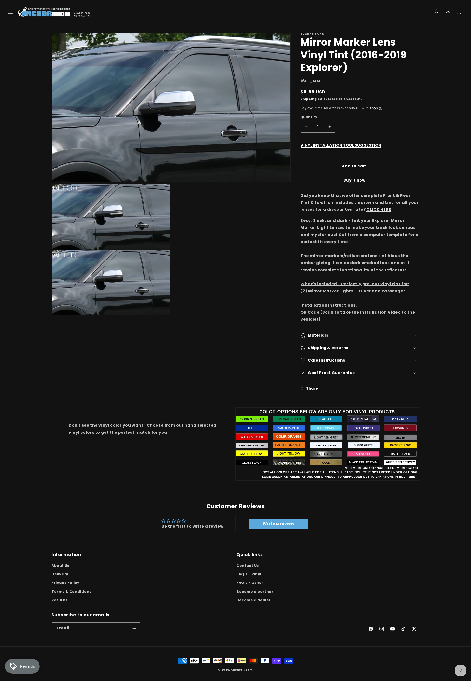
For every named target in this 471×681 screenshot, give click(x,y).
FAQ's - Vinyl (248, 574)
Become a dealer (253, 600)
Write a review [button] (278, 523)
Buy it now (354, 180)
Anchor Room (242, 670)
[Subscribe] (134, 628)
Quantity (309, 117)
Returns (59, 600)
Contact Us (247, 565)
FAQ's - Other (249, 583)
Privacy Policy (65, 583)
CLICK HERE (378, 209)
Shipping (309, 99)
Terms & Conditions (72, 591)
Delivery (60, 574)
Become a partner (255, 591)
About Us (60, 565)
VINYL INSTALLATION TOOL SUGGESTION (341, 145)
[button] (10, 11)
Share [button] (312, 388)
